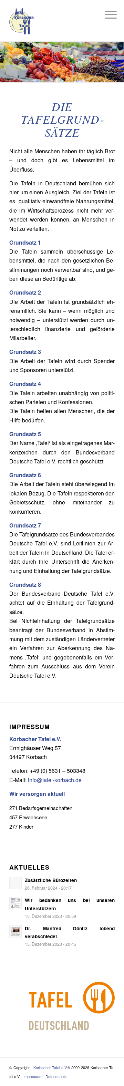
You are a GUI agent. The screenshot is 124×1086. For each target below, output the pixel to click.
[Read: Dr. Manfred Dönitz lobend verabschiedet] (15, 931)
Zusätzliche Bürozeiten (51, 880)
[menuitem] (105, 14)
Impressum (32, 1076)
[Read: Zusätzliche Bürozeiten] (15, 883)
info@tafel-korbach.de (55, 780)
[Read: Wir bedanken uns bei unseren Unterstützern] (15, 903)
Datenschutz (56, 1076)
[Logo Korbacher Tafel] (62, 20)
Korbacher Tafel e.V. (50, 1067)
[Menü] (105, 14)
